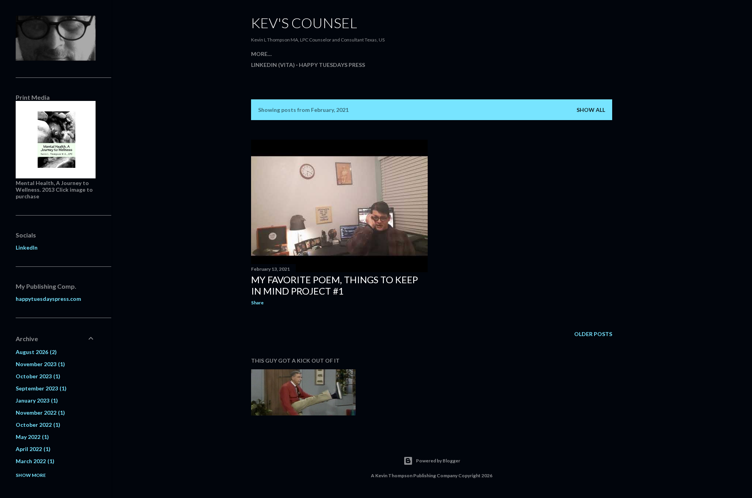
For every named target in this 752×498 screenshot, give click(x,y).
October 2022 (37, 424)
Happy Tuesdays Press (332, 64)
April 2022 (32, 449)
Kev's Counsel (304, 22)
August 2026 (35, 352)
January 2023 (36, 400)
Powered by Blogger (438, 461)
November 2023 (39, 364)
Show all (591, 109)
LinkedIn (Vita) (273, 64)
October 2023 (37, 376)
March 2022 (34, 461)
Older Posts (593, 334)
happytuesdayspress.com (48, 298)
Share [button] (257, 303)
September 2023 (40, 388)
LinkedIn (27, 247)
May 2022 (31, 436)
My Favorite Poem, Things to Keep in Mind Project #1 (334, 285)
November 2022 (39, 412)
